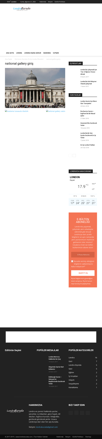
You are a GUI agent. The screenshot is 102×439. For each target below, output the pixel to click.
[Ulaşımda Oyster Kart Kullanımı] (42, 369)
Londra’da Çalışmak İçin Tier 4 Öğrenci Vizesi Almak (88, 72)
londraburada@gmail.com (47, 427)
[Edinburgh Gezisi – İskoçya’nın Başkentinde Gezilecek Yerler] (42, 379)
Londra (19, 53)
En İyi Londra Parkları (87, 145)
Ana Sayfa (10, 53)
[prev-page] (70, 155)
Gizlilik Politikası (60, 2)
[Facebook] (83, 1)
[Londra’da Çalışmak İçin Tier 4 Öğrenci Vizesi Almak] (74, 72)
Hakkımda (43, 2)
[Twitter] (95, 1)
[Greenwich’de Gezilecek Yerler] (74, 125)
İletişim (50, 2)
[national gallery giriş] (35, 107)
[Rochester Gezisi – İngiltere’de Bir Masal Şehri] (74, 113)
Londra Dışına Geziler (32, 53)
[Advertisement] (68, 9)
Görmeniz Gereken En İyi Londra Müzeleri (29, 59)
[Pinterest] (91, 1)
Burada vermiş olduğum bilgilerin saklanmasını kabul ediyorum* (82, 264)
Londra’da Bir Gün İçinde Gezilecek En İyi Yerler (88, 135)
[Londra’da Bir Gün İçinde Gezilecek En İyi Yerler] (74, 135)
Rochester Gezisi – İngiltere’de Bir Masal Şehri (87, 113)
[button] (94, 53)
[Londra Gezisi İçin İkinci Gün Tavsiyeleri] (74, 103)
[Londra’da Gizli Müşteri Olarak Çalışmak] (74, 83)
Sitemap (88, 437)
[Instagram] (87, 1)
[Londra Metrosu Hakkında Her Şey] (42, 359)
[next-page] (74, 155)
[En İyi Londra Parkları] (74, 147)
